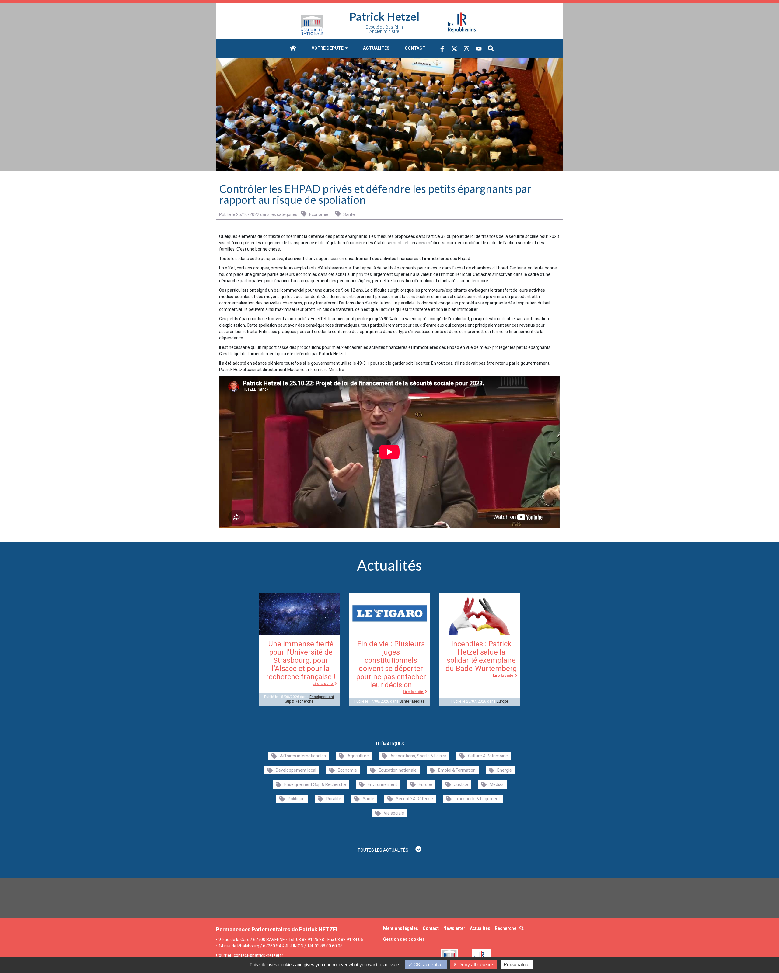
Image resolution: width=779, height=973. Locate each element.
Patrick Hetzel (384, 16)
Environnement (382, 784)
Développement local (296, 770)
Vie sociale (394, 813)
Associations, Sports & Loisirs (418, 755)
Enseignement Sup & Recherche (309, 699)
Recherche (505, 928)
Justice (461, 784)
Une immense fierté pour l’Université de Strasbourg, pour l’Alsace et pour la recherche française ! (300, 660)
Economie (318, 214)
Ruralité (333, 798)
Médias (418, 701)
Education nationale (398, 770)
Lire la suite (323, 684)
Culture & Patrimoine (488, 755)
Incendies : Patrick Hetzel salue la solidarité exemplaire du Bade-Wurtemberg (481, 656)
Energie (504, 770)
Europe (502, 701)
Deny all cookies (475, 964)
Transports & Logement (477, 798)
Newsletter (454, 928)
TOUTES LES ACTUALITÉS (383, 850)
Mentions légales (400, 928)
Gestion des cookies (404, 939)
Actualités (376, 48)
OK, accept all (428, 964)
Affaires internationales (303, 755)
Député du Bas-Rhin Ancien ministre (384, 29)
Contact (415, 48)
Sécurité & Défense (414, 798)
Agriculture (358, 755)
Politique (296, 798)
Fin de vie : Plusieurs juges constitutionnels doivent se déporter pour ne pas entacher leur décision (391, 664)
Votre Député (328, 48)
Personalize (516, 964)
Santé (348, 214)
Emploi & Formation (457, 770)
